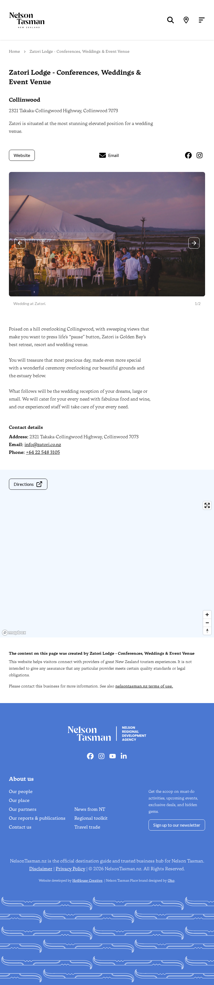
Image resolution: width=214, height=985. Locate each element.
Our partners (23, 809)
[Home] (22, 20)
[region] (107, 568)
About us (21, 779)
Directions (24, 484)
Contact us (20, 827)
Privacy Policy (70, 868)
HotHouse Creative (87, 880)
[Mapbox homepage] (14, 632)
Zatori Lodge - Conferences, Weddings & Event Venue (80, 51)
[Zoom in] (207, 615)
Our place (19, 800)
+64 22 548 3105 (43, 452)
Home (14, 51)
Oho (171, 880)
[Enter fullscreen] (207, 505)
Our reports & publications (37, 818)
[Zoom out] (207, 623)
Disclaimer (40, 868)
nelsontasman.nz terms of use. (144, 686)
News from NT (89, 809)
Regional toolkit (91, 818)
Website (22, 155)
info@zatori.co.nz (43, 444)
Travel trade (87, 827)
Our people (21, 791)
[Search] (170, 20)
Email (113, 155)
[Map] (186, 20)
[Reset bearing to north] (207, 631)
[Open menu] (202, 20)
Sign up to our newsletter (176, 825)
